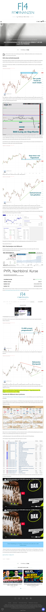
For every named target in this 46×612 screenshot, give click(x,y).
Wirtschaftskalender (13, 429)
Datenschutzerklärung (23, 602)
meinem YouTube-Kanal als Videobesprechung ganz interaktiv (15, 396)
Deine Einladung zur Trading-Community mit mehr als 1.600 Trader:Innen (23, 544)
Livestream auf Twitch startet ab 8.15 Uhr (12, 290)
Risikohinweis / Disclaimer (33, 602)
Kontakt (9, 602)
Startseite (10, 39)
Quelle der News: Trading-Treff (8, 554)
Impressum (15, 602)
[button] (2, 609)
